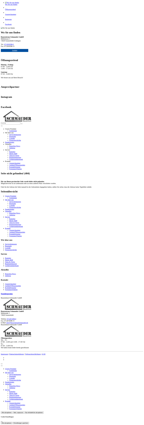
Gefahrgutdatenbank (16, 159)
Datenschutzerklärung (16, 354)
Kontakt (7, 228)
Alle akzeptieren (6, 412)
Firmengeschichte (15, 140)
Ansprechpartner (14, 163)
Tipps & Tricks (14, 155)
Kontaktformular (14, 167)
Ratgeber (12, 152)
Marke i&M (13, 154)
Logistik (12, 138)
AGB (43, 354)
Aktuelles (8, 211)
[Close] (2, 365)
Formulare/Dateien (15, 169)
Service (7, 217)
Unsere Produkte (10, 196)
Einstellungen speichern (21, 423)
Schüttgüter (13, 131)
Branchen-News (14, 146)
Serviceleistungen (15, 135)
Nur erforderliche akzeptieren (34, 412)
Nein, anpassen (18, 412)
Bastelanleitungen (15, 157)
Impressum (4, 354)
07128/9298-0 (9, 44)
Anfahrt (14, 50)
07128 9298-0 (11, 319)
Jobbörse (12, 148)
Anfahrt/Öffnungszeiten (17, 165)
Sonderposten (9, 142)
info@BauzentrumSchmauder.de (17, 323)
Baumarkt (12, 136)
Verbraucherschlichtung (33, 354)
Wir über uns (9, 200)
